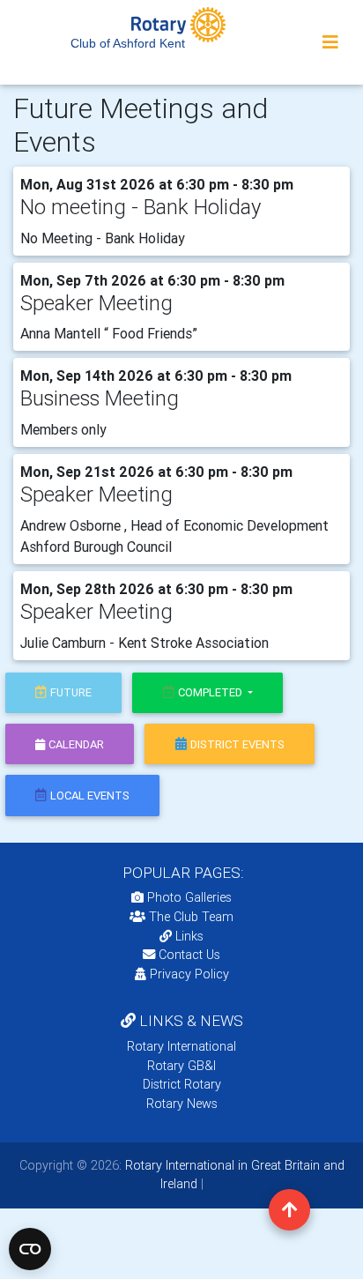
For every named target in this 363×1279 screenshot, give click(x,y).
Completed (211, 692)
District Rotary (182, 1084)
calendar (76, 744)
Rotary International (181, 1046)
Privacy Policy (189, 974)
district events (237, 744)
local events (90, 795)
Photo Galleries (188, 897)
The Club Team (191, 917)
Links (189, 936)
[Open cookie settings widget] (30, 1249)
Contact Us (187, 955)
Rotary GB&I (181, 1066)
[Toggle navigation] (330, 42)
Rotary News (182, 1104)
